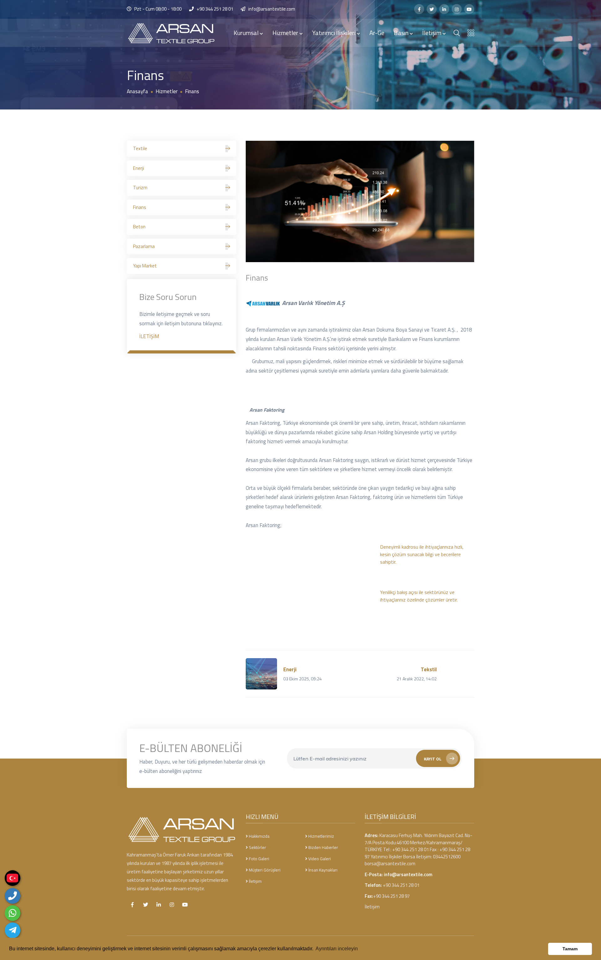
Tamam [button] (570, 948)
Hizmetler (286, 33)
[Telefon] (12, 896)
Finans (139, 207)
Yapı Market (145, 265)
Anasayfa (137, 91)
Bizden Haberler (322, 847)
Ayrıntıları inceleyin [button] (337, 948)
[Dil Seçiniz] (12, 878)
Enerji (138, 168)
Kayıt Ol (432, 758)
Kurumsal (247, 33)
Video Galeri (319, 859)
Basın (402, 33)
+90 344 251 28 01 (215, 9)
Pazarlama (144, 246)
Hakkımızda (259, 836)
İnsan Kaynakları (322, 870)
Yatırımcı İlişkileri (334, 33)
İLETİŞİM (149, 336)
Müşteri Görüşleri (264, 870)
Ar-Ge (376, 33)
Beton (139, 226)
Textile (140, 148)
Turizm (140, 187)
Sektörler (257, 847)
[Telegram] (12, 930)
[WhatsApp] (12, 913)
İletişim (432, 33)
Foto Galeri (258, 859)
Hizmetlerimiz (320, 836)
